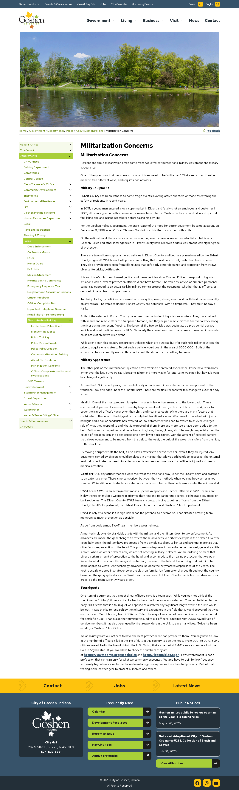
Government (37, 130)
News (194, 20)
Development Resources (109, 723)
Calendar (98, 712)
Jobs (103, 4)
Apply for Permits (118, 756)
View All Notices (172, 763)
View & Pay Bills (86, 4)
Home (23, 130)
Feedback (213, 130)
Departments (55, 130)
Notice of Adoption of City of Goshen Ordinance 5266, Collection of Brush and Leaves (187, 743)
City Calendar (119, 4)
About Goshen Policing (89, 130)
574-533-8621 (51, 752)
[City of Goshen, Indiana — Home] (31, 20)
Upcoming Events (142, 4)
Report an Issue (103, 734)
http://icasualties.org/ (161, 655)
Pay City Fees (102, 745)
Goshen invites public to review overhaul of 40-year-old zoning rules (187, 718)
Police (69, 130)
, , (51, 747)
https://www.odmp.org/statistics (110, 655)
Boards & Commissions (58, 4)
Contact (212, 20)
